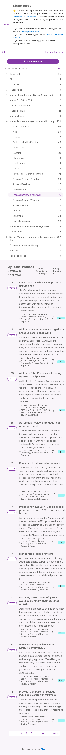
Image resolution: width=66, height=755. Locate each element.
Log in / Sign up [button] (53, 52)
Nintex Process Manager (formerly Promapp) (34, 316)
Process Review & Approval (33, 413)
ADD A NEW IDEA (34, 61)
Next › (45, 733)
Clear (58, 68)
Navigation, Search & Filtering (35, 411)
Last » (55, 733)
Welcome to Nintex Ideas (26, 16)
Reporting (43, 499)
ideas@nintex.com (30, 31)
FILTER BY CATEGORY (18, 68)
